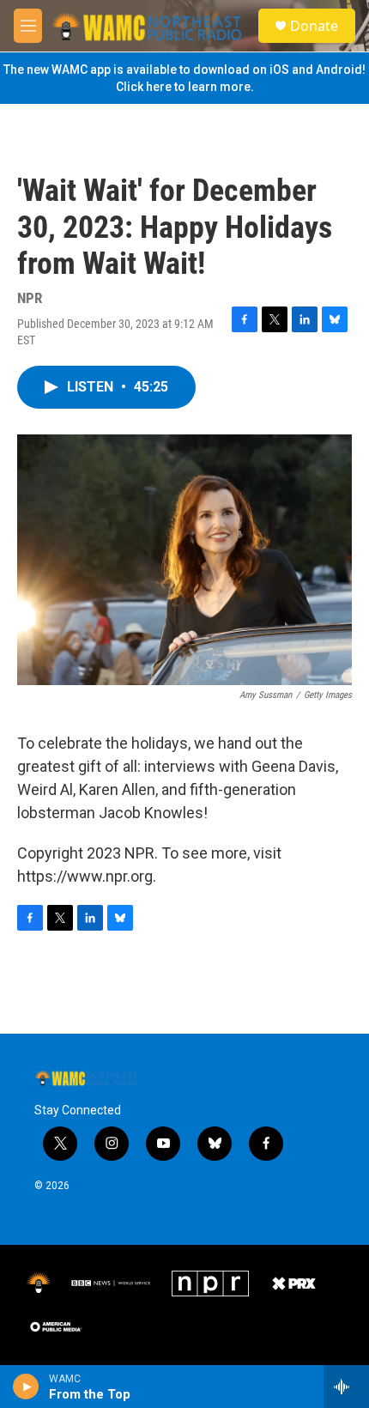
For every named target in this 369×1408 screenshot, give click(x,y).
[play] (26, 1386)
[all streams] (346, 1386)
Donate (314, 25)
